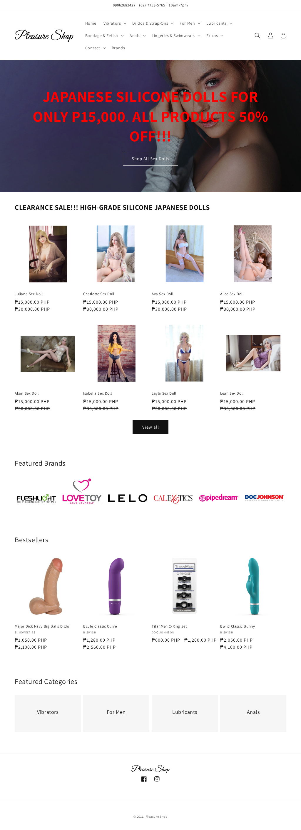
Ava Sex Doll (162, 294)
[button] (114, 23)
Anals (253, 712)
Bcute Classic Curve (100, 626)
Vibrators (47, 712)
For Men (116, 712)
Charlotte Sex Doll (98, 294)
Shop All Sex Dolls (150, 159)
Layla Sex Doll (164, 393)
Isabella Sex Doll (97, 393)
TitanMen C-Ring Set (169, 626)
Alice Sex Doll (231, 294)
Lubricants (184, 712)
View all (150, 427)
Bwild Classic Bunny (237, 626)
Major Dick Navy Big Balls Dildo (42, 626)
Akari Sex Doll (27, 393)
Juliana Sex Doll (29, 294)
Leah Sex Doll (232, 393)
